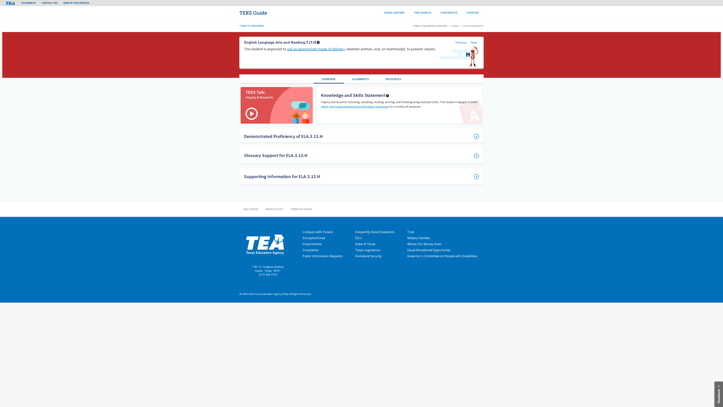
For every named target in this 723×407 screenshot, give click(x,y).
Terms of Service (301, 209)
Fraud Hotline (312, 244)
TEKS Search (422, 12)
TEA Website (28, 3)
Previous (461, 42)
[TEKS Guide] (261, 13)
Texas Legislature (367, 250)
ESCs (358, 238)
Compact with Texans (318, 232)
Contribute (449, 12)
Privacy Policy (275, 209)
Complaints (311, 250)
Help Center (250, 209)
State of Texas (365, 244)
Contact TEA (49, 3)
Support (473, 12)
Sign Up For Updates (76, 3)
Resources (393, 79)
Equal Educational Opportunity (428, 250)
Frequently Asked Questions (375, 232)
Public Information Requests (323, 256)
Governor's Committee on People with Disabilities (442, 256)
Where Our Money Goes (424, 244)
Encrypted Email (314, 238)
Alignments (360, 79)
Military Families (418, 238)
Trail (410, 232)
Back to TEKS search (252, 25)
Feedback (719, 396)
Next (474, 42)
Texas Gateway (394, 12)
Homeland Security (368, 256)
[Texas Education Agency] (265, 244)
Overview (328, 79)
